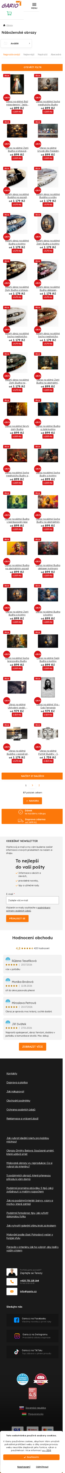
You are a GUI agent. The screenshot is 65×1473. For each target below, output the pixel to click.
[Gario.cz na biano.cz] (32, 1395)
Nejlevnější (28, 54)
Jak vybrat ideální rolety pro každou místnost (27, 1140)
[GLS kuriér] (17, 1429)
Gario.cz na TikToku (36, 1352)
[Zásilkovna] (32, 1429)
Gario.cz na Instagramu (36, 1336)
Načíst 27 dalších (32, 776)
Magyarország (35, 1414)
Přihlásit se (17, 918)
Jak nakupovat (15, 1091)
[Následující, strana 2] (32, 785)
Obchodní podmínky (18, 1100)
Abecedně (56, 54)
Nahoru (34, 800)
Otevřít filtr (32, 67)
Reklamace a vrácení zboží (22, 1118)
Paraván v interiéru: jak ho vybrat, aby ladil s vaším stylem (32, 1248)
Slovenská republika (36, 1407)
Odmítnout (42, 1466)
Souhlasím (33, 1457)
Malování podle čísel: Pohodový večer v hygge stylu (29, 1236)
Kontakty (11, 1073)
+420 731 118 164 (29, 1280)
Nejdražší (42, 54)
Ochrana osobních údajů (20, 1109)
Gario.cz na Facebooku (36, 1320)
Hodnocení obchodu (32, 937)
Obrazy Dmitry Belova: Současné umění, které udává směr (30, 1152)
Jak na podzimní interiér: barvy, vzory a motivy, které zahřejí (29, 1202)
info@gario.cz (28, 1291)
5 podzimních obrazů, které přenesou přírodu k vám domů (28, 1177)
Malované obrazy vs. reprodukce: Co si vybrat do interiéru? (29, 1164)
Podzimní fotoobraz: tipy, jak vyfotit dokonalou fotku (27, 1214)
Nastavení (23, 1467)
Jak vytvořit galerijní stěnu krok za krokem (31, 1225)
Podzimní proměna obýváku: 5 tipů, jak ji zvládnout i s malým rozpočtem (29, 1189)
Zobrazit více (32, 1046)
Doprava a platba (17, 1082)
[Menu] (34, 6)
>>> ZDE (46, 1450)
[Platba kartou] (47, 1429)
